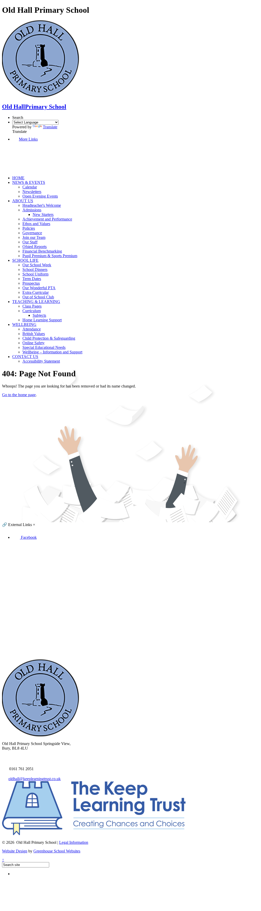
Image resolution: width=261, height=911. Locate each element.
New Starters (43, 214)
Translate (50, 127)
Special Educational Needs (44, 347)
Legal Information (73, 842)
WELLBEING (24, 324)
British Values (33, 334)
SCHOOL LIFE (25, 260)
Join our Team (33, 237)
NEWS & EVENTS (28, 182)
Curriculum (31, 311)
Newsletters (31, 191)
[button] (33, 169)
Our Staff (29, 242)
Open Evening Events (40, 196)
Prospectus (31, 283)
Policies (28, 228)
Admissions (31, 210)
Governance (32, 233)
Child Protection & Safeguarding (48, 338)
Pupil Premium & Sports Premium (49, 256)
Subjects (39, 315)
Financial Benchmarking (42, 251)
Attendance (31, 329)
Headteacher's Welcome (41, 205)
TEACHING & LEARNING (36, 301)
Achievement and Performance (47, 219)
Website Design (14, 851)
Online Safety (33, 343)
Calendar (29, 187)
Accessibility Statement (41, 361)
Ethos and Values (36, 224)
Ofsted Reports (34, 246)
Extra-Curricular (35, 292)
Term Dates (31, 279)
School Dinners (34, 269)
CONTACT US (25, 356)
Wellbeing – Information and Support (52, 352)
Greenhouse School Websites (56, 851)
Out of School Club (38, 297)
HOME (18, 178)
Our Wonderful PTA (39, 288)
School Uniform (35, 274)
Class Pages (32, 306)
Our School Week (36, 265)
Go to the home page (19, 395)
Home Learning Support (42, 320)
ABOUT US (22, 201)
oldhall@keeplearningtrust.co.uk (34, 779)
